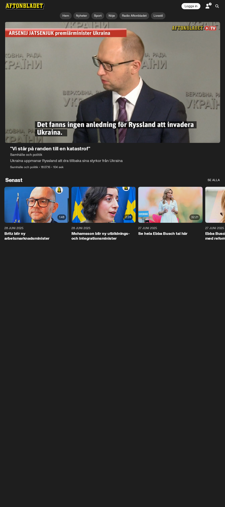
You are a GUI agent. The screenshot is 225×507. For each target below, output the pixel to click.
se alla (214, 180)
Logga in (191, 6)
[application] (112, 82)
